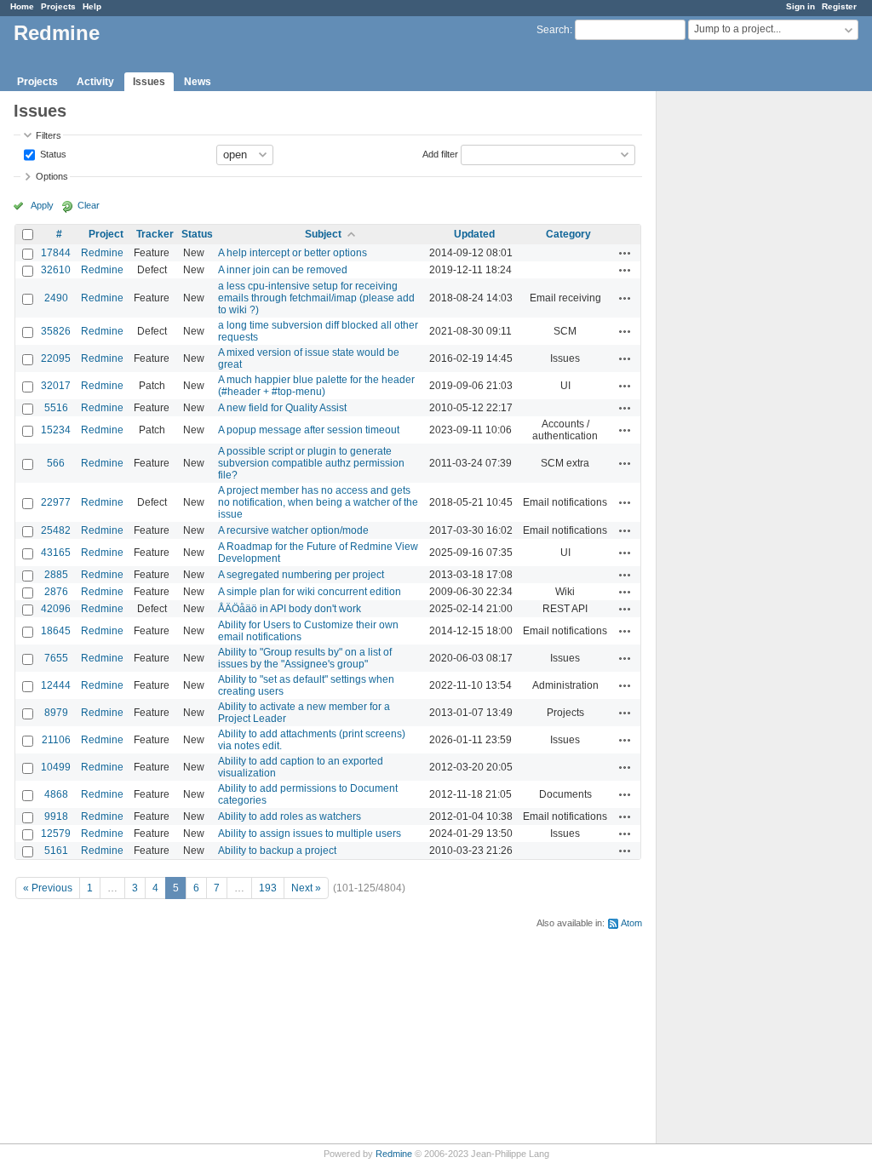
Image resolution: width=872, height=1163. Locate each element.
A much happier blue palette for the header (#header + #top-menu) (316, 386)
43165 (56, 553)
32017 (56, 386)
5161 (56, 850)
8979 (56, 713)
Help (92, 6)
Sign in (800, 6)
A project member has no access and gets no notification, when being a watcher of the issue (318, 502)
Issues (149, 82)
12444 (56, 685)
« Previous (47, 888)
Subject (323, 234)
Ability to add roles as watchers (289, 816)
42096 (56, 609)
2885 (56, 575)
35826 (56, 331)
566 (56, 463)
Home (22, 6)
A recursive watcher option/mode (293, 530)
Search (553, 30)
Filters (48, 135)
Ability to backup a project (277, 850)
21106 (56, 740)
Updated (474, 234)
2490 (56, 298)
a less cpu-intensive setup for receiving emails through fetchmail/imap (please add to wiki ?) (316, 298)
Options (52, 176)
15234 (56, 430)
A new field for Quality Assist (282, 408)
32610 (56, 270)
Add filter (440, 153)
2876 (56, 592)
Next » (306, 888)
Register (839, 6)
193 (268, 888)
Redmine (102, 253)
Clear (88, 205)
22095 (56, 358)
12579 (56, 833)
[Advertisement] (742, 358)
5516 (56, 408)
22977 (56, 502)
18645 (56, 631)
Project (106, 234)
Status (51, 153)
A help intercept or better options (292, 253)
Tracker (155, 234)
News (197, 82)
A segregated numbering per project (301, 575)
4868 (56, 794)
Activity (95, 82)
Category (568, 234)
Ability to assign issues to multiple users (309, 833)
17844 (56, 253)
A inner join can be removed (282, 270)
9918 (56, 816)
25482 (56, 530)
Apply (42, 205)
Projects (58, 6)
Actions (625, 253)
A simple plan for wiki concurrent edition (309, 592)
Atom (631, 923)
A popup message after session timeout (308, 430)
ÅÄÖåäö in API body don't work (289, 609)
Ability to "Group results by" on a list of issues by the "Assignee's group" (305, 658)
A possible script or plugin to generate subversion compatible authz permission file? (311, 463)
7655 (56, 658)
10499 (56, 767)
